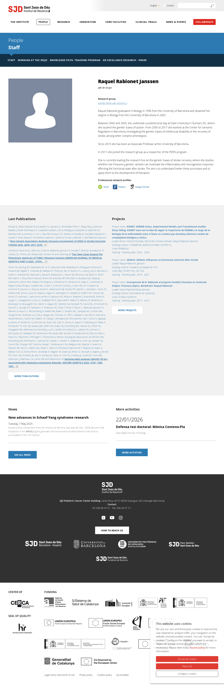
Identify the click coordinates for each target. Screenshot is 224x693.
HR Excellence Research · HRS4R (124, 60)
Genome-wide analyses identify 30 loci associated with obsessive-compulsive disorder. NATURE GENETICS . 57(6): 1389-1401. (57, 362)
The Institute (19, 21)
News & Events (176, 21)
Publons (122, 186)
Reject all (187, 666)
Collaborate (204, 21)
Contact (170, 5)
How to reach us (112, 530)
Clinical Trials (146, 21)
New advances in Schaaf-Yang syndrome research (48, 417)
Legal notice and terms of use (59, 674)
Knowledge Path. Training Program (75, 60)
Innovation (88, 21)
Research (63, 21)
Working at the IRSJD (32, 60)
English (153, 5)
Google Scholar (142, 186)
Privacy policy (86, 674)
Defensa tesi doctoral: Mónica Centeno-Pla (150, 427)
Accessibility (122, 674)
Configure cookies (187, 673)
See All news (22, 454)
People (43, 21)
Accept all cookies (187, 659)
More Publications (26, 376)
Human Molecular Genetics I (112, 103)
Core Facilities (115, 21)
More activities (132, 452)
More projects (127, 310)
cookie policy (197, 647)
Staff (14, 47)
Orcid (105, 186)
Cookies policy (104, 674)
